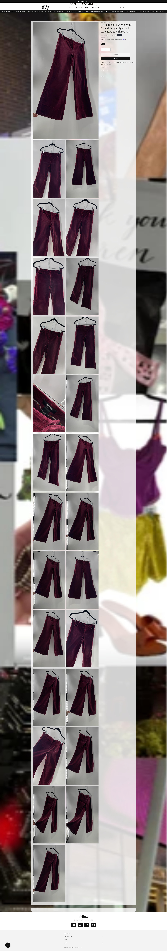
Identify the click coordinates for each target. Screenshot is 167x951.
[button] (83, 936)
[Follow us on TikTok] (86, 925)
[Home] (45, 8)
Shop (71, 7)
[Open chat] (7, 945)
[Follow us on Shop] (80, 925)
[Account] (123, 8)
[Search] (120, 8)
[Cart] (126, 8)
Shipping (103, 36)
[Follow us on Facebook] (93, 925)
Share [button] (104, 77)
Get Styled (96, 7)
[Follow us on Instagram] (73, 925)
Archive (79, 7)
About (86, 7)
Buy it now (115, 58)
